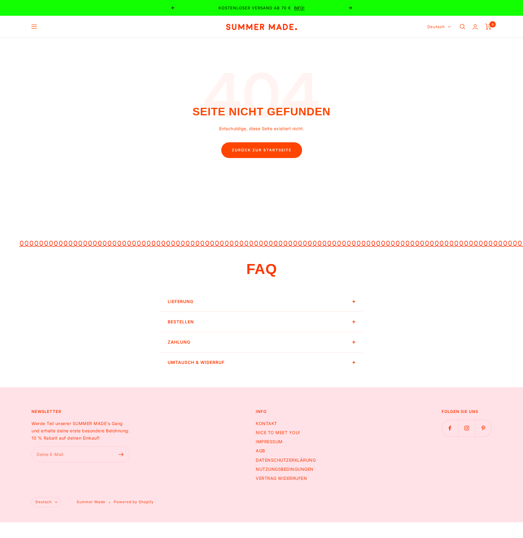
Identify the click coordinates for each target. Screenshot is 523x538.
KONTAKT (266, 423)
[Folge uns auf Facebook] (450, 428)
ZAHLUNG (179, 342)
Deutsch (436, 26)
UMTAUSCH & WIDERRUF (196, 362)
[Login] (475, 26)
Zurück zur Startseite (261, 150)
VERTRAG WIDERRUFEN (281, 478)
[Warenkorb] (488, 27)
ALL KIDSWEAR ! (279, 7)
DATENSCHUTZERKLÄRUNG (286, 460)
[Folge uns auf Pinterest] (483, 428)
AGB (260, 450)
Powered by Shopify (134, 502)
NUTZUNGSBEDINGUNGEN (285, 469)
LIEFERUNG (180, 301)
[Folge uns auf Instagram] (466, 428)
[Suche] (462, 26)
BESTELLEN (181, 321)
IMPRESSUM (269, 441)
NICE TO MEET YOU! (278, 432)
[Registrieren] (121, 454)
